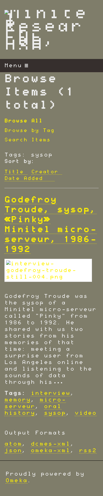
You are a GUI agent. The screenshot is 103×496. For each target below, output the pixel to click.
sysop (55, 413)
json (13, 450)
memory (17, 400)
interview (50, 393)
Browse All (23, 120)
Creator (44, 171)
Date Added (25, 178)
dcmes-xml (50, 444)
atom (13, 444)
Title (14, 171)
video (86, 413)
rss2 (88, 450)
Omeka (16, 480)
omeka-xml (50, 450)
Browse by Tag (29, 130)
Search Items (27, 140)
